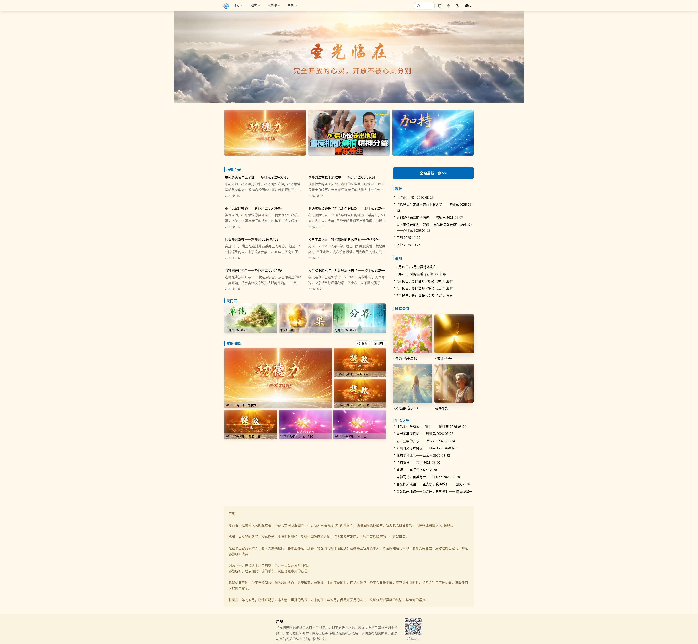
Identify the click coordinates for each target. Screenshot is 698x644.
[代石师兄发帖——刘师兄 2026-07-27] (263, 247)
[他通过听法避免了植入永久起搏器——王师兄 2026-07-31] (346, 216)
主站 (237, 5)
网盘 (290, 5)
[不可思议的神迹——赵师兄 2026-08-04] (263, 216)
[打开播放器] (457, 5)
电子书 (272, 5)
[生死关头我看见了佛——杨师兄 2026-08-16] (263, 185)
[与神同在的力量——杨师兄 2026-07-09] (263, 278)
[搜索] (424, 5)
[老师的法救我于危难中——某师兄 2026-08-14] (346, 185)
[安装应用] (439, 5)
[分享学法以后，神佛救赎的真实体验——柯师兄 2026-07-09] (346, 247)
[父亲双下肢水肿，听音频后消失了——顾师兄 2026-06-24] (346, 278)
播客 (254, 5)
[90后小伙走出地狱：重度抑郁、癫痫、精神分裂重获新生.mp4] (349, 133)
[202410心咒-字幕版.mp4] (433, 133)
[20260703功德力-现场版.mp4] (265, 133)
